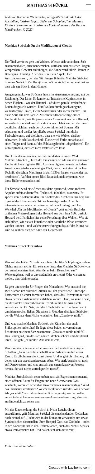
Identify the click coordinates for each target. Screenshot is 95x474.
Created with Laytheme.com (69, 468)
